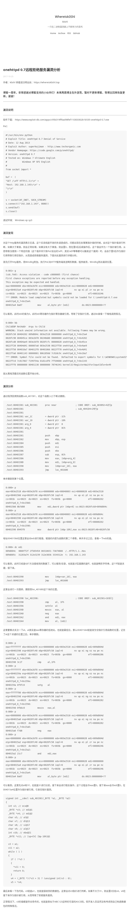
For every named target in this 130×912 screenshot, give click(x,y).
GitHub (76, 33)
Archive (61, 33)
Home (53, 33)
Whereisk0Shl (65, 16)
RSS (69, 33)
